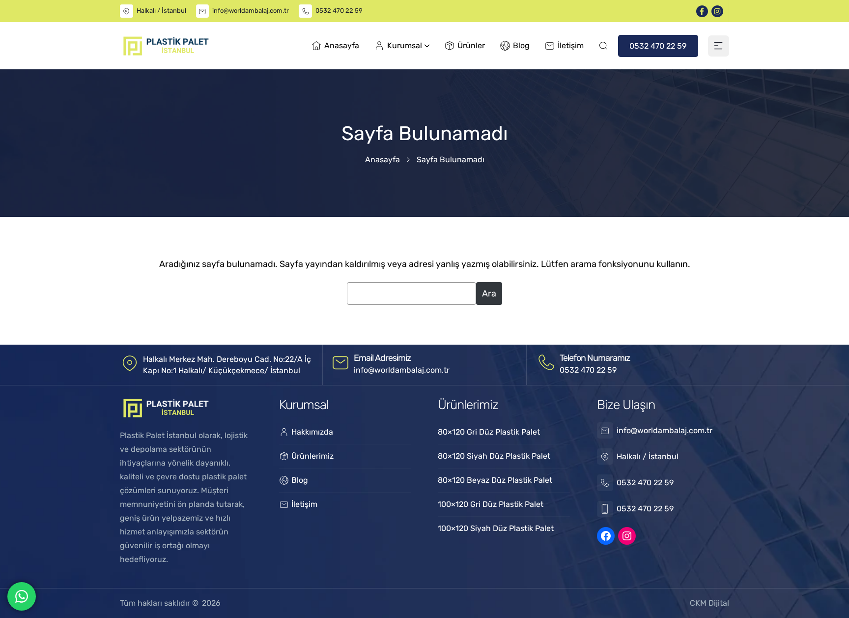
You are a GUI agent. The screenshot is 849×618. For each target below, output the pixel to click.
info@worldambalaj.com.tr (250, 10)
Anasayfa (382, 159)
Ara (489, 293)
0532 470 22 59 (339, 10)
